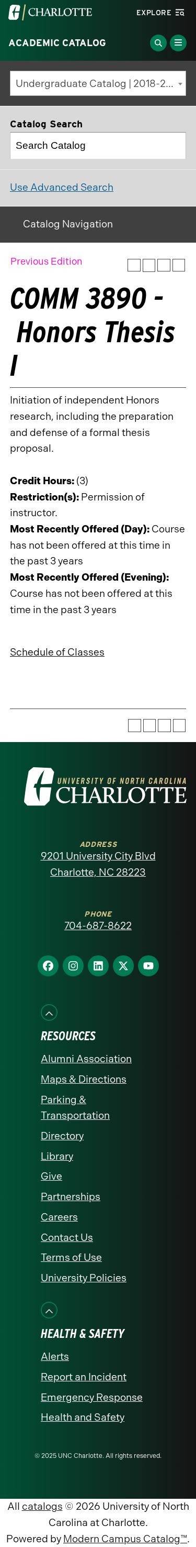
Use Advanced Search (61, 187)
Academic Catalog (57, 43)
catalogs (42, 1506)
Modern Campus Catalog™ (125, 1539)
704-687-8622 (98, 926)
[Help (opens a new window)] (179, 265)
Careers (59, 1217)
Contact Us (67, 1238)
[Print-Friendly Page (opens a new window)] (163, 265)
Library (57, 1156)
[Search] (173, 145)
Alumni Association (86, 1059)
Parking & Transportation (75, 1108)
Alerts (55, 1356)
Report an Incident (83, 1377)
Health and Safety (82, 1417)
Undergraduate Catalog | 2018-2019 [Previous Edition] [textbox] (101, 84)
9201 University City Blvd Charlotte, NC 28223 (98, 864)
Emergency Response (92, 1397)
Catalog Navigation (68, 224)
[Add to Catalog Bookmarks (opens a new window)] (134, 265)
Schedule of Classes (57, 652)
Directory (62, 1136)
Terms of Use (71, 1257)
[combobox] (98, 83)
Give (51, 1176)
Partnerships (70, 1197)
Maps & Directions (83, 1079)
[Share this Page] (149, 265)
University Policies (83, 1278)
